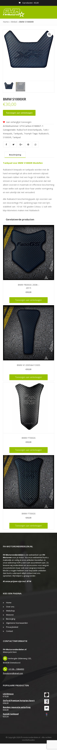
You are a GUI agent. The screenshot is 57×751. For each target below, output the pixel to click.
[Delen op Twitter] (14, 144)
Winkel (14, 21)
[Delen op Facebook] (6, 144)
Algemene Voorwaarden (17, 623)
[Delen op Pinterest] (28, 144)
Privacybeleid (12, 627)
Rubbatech (44, 133)
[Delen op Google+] (21, 144)
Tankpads (18, 133)
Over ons (10, 606)
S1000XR (7, 137)
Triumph (28, 133)
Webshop (10, 610)
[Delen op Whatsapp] (35, 144)
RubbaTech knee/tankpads (29, 129)
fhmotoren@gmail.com (13, 673)
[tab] (15, 155)
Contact (9, 631)
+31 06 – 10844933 (16, 669)
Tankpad (16, 137)
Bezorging (10, 619)
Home (6, 21)
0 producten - (30, 3)
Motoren (10, 614)
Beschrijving (15, 154)
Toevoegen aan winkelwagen (19, 113)
